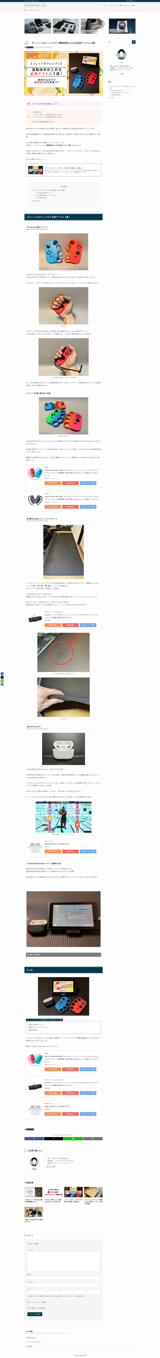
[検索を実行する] (134, 42)
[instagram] (129, 1)
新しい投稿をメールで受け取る (36, 1308)
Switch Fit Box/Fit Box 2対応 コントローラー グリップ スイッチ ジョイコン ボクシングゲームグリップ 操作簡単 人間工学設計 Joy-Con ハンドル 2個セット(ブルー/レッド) (72, 472)
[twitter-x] (127, 1)
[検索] (134, 1)
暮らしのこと (30, 47)
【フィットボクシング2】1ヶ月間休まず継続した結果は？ (63, 168)
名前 (29, 1274)
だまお (34, 1169)
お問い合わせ (31, 1337)
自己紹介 (30, 1346)
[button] (99, 918)
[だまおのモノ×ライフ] (35, 5)
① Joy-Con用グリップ (44, 193)
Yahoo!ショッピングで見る (88, 483)
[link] (47, 1166)
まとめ (37, 201)
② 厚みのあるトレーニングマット (48, 195)
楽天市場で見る (70, 483)
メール (30, 1282)
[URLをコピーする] (93, 1138)
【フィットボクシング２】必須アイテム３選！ (50, 190)
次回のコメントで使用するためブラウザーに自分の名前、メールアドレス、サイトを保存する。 (57, 1296)
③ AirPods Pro (42, 197)
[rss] (132, 1)
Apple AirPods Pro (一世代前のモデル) (57, 844)
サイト (29, 1289)
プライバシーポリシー (34, 1342)
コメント (30, 1250)
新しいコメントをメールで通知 (36, 1302)
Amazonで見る (53, 483)
